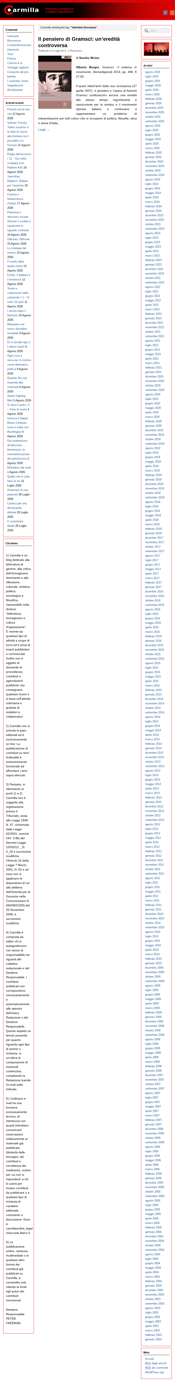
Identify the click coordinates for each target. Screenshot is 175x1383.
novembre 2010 (154, 918)
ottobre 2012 (152, 815)
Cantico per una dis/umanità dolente (17, 508)
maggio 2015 (153, 676)
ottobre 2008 (152, 1030)
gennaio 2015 (153, 694)
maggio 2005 (153, 1214)
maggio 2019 (153, 461)
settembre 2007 (154, 1088)
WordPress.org (154, 1372)
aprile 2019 (152, 466)
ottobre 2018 (152, 493)
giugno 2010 (152, 940)
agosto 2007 (152, 1093)
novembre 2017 (154, 542)
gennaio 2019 (153, 479)
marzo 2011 (152, 900)
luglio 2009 (151, 990)
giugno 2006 (152, 1155)
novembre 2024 (154, 166)
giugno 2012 (152, 833)
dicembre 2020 (154, 376)
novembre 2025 (154, 112)
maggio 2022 (153, 300)
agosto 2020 (152, 394)
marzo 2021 (152, 363)
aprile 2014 (152, 734)
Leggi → (44, 129)
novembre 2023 (154, 219)
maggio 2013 (153, 784)
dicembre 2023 (154, 215)
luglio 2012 (151, 828)
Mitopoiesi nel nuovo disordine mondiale (17, 329)
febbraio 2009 (153, 1012)
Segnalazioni (15, 85)
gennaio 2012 (153, 855)
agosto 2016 (152, 609)
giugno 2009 (152, 994)
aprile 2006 (152, 1164)
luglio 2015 (151, 667)
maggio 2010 (153, 945)
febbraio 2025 (153, 152)
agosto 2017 (152, 555)
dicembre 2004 (154, 1236)
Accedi (149, 1358)
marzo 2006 (152, 1169)
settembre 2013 (154, 766)
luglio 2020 (151, 399)
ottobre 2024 (152, 170)
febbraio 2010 (153, 958)
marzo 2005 (152, 1223)
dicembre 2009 (154, 967)
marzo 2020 (152, 416)
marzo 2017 (152, 578)
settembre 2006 (154, 1142)
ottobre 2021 (152, 331)
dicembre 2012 (154, 806)
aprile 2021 (152, 358)
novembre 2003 (154, 1294)
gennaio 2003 (153, 1339)
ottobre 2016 (152, 600)
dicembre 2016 (154, 591)
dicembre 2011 (154, 860)
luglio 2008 (151, 1043)
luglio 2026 (151, 76)
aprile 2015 (152, 681)
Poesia (11, 58)
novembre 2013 (154, 757)
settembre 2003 (154, 1303)
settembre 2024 (154, 175)
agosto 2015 (152, 663)
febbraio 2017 (153, 582)
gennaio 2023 (153, 264)
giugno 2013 (152, 779)
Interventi (13, 36)
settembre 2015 (154, 658)
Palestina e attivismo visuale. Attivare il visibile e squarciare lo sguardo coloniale (19, 221)
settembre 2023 (154, 228)
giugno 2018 (152, 510)
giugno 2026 (152, 81)
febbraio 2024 (153, 206)
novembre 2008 (154, 1025)
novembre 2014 (154, 703)
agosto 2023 (152, 233)
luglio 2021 (151, 345)
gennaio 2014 (153, 748)
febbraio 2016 (153, 636)
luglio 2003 (151, 1312)
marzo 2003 (152, 1330)
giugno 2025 (152, 134)
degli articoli (155, 1363)
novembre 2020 (154, 381)
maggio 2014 (153, 730)
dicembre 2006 (154, 1128)
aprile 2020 (152, 412)
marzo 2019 (152, 470)
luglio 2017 (151, 560)
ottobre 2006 (152, 1137)
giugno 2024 (152, 188)
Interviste (13, 49)
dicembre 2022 (154, 269)
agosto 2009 (152, 985)
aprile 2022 (152, 304)
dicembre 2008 (154, 1021)
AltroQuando (15, 89)
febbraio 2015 (153, 690)
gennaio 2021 (153, 372)
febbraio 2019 (153, 475)
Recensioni (76, 50)
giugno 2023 (152, 242)
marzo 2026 (152, 94)
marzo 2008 (152, 1061)
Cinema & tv (15, 63)
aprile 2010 (152, 949)
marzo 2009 (152, 1008)
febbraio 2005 (153, 1227)
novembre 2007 (154, 1079)
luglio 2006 (151, 1151)
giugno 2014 (152, 725)
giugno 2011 (152, 887)
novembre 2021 (154, 327)
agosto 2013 (152, 770)
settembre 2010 (154, 927)
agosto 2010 (152, 931)
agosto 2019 (152, 448)
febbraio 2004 (153, 1281)
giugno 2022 (152, 295)
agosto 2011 (152, 878)
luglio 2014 (151, 721)
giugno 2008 (152, 1048)
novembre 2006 (154, 1133)
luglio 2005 (151, 1205)
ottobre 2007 (152, 1084)
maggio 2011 (153, 891)
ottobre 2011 (152, 869)
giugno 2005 (152, 1209)
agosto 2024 (152, 179)
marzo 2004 (152, 1276)
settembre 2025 (154, 121)
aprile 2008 (152, 1057)
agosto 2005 (152, 1200)
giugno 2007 (152, 1102)
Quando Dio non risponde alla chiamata (17, 382)
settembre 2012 (154, 819)
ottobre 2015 (152, 654)
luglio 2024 (151, 184)
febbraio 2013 (153, 797)
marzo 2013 (152, 793)
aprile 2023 (152, 251)
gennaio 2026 (153, 103)
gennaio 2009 (153, 1017)
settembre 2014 (154, 712)
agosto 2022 (152, 287)
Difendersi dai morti (19, 467)
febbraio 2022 (153, 313)
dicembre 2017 (154, 537)
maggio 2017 (153, 569)
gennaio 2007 (153, 1124)
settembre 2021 (154, 336)
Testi (10, 54)
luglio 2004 (151, 1258)
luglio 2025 (151, 130)
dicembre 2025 (154, 107)
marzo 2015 (152, 685)
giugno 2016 (152, 618)
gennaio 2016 (153, 640)
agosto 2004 (152, 1254)
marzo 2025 (152, 148)
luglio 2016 (151, 613)
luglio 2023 (151, 237)
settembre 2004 (154, 1249)
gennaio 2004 (153, 1285)
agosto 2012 (152, 824)
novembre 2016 (154, 596)
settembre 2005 (154, 1196)
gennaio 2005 (153, 1232)
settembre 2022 (154, 282)
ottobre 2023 (152, 224)
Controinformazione (19, 45)
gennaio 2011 (153, 909)
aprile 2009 (152, 1003)
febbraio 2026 (153, 98)
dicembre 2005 (154, 1182)
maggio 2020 (153, 407)
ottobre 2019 (152, 439)
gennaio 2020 (153, 425)
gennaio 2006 (153, 1178)
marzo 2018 (152, 524)
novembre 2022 (154, 273)
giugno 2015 (152, 672)
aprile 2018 (152, 519)
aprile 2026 (152, 89)
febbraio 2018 (153, 528)
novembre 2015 (154, 649)
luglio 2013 (151, 775)
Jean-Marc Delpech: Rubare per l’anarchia (17, 181)
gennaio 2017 (153, 587)
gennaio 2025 (153, 157)
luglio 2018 (151, 506)
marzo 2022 (152, 309)
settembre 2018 (154, 497)
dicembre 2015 (154, 645)
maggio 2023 (153, 246)
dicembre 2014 (154, 699)
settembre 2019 (154, 443)
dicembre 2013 (154, 752)
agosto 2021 (152, 340)
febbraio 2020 (153, 421)
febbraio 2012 (153, 851)
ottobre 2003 (152, 1299)
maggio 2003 (153, 1321)
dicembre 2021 (154, 322)
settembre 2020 (154, 390)
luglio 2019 (151, 452)
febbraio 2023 (153, 260)
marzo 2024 (152, 201)
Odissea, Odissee (18, 239)
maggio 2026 (153, 85)
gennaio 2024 (153, 210)
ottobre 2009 (152, 976)
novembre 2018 (154, 488)
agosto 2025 (152, 125)
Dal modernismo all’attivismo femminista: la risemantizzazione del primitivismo (18, 449)
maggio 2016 (153, 622)
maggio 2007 (153, 1106)
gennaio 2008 (153, 1070)
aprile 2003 (152, 1326)
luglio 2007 (151, 1097)
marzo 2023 (152, 255)
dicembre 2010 (154, 914)
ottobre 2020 (152, 385)
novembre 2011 (154, 864)
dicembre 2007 (154, 1075)
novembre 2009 (154, 972)
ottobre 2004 (152, 1245)
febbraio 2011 (153, 905)
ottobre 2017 (152, 546)
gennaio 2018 (153, 533)
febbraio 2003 (153, 1335)
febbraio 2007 (153, 1120)
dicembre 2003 (154, 1290)
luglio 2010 (151, 936)
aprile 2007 (152, 1111)
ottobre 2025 (152, 116)
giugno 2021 (152, 349)
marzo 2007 (152, 1115)
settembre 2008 (154, 1034)
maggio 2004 (153, 1267)
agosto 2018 (152, 502)
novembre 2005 (154, 1187)
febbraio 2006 (153, 1173)
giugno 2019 (152, 457)
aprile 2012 (152, 842)
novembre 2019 (154, 434)
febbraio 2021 (153, 367)
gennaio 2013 (153, 802)
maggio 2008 (153, 1052)
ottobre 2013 (152, 761)
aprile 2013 (152, 788)
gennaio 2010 (153, 963)
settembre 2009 (154, 981)
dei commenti (156, 1367)
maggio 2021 (153, 354)
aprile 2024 (152, 197)
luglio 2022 (151, 291)
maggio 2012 (153, 837)
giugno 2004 (152, 1263)
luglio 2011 (151, 882)
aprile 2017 (152, 573)
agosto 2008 (152, 1039)
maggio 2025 (153, 139)
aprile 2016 (152, 627)
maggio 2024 (153, 192)
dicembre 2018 (154, 484)
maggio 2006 (153, 1160)
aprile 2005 (152, 1218)
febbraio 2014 (153, 743)
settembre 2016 (154, 605)
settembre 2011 (154, 873)
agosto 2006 (152, 1146)
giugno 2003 (152, 1317)
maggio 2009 (153, 999)
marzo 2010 (152, 954)
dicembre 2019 (154, 430)
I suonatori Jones (18, 81)
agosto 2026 (152, 72)
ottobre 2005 (152, 1191)
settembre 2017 (154, 551)
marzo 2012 (152, 846)
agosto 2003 (152, 1308)
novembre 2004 (154, 1240)
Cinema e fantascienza (15, 199)
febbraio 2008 (153, 1066)
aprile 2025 (152, 143)
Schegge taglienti (18, 67)
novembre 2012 (154, 811)
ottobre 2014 (152, 708)
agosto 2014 (152, 716)
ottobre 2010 (152, 922)
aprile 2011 (151, 896)
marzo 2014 (152, 739)
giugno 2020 (152, 403)
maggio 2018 (153, 515)
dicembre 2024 (154, 161)
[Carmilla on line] (87, 10)
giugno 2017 (152, 564)
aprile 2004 (152, 1272)
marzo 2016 (152, 631)
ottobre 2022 (152, 278)
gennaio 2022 (153, 318)
